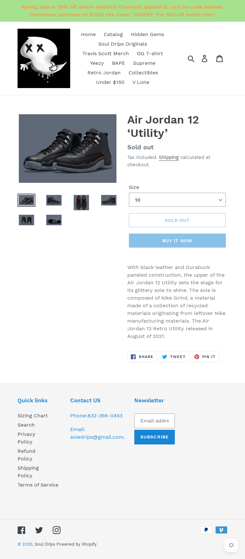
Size (134, 187)
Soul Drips (45, 544)
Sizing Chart (33, 416)
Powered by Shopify (76, 544)
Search (26, 425)
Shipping (169, 157)
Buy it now (177, 240)
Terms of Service (38, 485)
